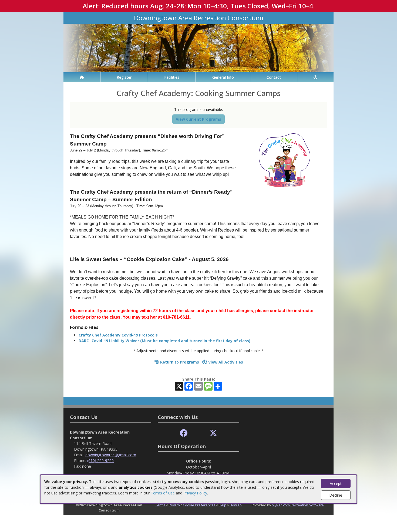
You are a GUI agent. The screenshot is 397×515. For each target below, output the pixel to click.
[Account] (315, 77)
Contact (274, 77)
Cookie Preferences (199, 505)
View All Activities (225, 362)
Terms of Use (163, 493)
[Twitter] (213, 433)
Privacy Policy (195, 493)
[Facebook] (183, 433)
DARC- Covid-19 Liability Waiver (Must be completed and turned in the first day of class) (164, 340)
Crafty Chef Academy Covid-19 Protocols (118, 335)
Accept (336, 483)
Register (124, 77)
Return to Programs (179, 362)
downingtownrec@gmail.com (110, 454)
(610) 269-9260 (100, 460)
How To (236, 505)
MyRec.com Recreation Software (298, 505)
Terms (160, 505)
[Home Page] (81, 77)
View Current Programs (198, 119)
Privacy (174, 505)
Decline (335, 495)
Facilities (171, 77)
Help (222, 505)
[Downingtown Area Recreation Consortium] (198, 47)
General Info (223, 77)
